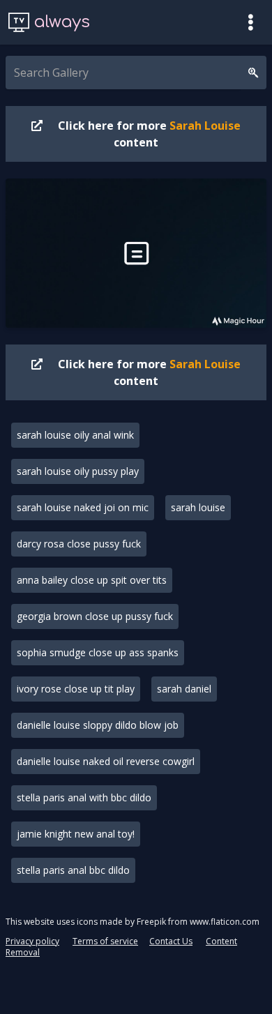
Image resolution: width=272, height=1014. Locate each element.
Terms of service (105, 941)
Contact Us (170, 941)
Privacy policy (32, 941)
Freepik (151, 922)
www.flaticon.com (224, 922)
